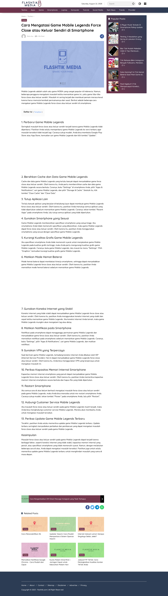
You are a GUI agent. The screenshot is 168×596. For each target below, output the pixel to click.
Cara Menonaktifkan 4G (31, 534)
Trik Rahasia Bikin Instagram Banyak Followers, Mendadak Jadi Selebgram (132, 61)
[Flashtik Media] (31, 3)
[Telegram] (97, 507)
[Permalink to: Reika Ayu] (24, 36)
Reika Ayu (30, 36)
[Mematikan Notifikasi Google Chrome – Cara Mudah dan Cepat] (34, 550)
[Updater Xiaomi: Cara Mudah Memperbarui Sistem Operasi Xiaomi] (63, 524)
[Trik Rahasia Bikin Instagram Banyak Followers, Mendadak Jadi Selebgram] (113, 63)
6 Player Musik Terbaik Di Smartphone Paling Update (131, 26)
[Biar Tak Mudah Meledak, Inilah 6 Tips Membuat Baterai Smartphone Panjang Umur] (113, 51)
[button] (133, 4)
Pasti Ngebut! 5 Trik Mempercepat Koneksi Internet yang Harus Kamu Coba (131, 85)
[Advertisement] (62, 156)
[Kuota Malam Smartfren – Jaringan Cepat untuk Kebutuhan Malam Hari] (63, 550)
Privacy (84, 585)
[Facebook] (87, 507)
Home (23, 585)
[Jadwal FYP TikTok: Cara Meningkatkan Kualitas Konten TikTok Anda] (91, 550)
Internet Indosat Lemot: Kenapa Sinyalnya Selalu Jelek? (91, 535)
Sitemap (51, 585)
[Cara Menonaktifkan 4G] (34, 524)
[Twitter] (92, 507)
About (32, 585)
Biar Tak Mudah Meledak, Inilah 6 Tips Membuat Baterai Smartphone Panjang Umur (132, 49)
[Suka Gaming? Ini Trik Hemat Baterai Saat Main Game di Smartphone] (113, 74)
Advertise (73, 585)
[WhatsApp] (102, 507)
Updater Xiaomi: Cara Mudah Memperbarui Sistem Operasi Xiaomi (62, 536)
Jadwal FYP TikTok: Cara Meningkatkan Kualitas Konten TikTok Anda (90, 562)
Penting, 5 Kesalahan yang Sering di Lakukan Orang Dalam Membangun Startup (131, 38)
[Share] (102, 36)
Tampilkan (37, 112)
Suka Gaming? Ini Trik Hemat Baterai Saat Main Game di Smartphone (132, 73)
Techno (24, 20)
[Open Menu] (145, 3)
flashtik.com (42, 590)
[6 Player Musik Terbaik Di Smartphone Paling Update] (113, 27)
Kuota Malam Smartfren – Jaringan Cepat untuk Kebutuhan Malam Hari (60, 562)
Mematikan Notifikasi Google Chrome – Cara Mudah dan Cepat (33, 562)
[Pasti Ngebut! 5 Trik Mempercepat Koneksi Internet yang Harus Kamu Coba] (113, 86)
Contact (41, 585)
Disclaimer (62, 585)
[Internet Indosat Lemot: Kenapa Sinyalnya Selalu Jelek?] (91, 524)
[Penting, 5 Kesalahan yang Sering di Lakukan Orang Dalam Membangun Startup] (113, 39)
